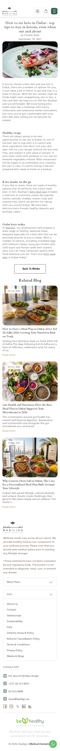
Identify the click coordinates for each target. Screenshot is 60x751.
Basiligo (10, 228)
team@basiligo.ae (18, 699)
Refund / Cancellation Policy (23, 639)
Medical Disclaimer (40, 744)
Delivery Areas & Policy (20, 633)
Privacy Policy (14, 650)
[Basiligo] (9, 11)
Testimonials (14, 615)
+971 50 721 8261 (18, 683)
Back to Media (31, 269)
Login (38, 11)
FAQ (9, 627)
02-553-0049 (15, 691)
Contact (11, 609)
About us (12, 604)
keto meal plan (38, 192)
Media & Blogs (15, 656)
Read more (8, 355)
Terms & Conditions (18, 644)
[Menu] (54, 11)
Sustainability (15, 621)
